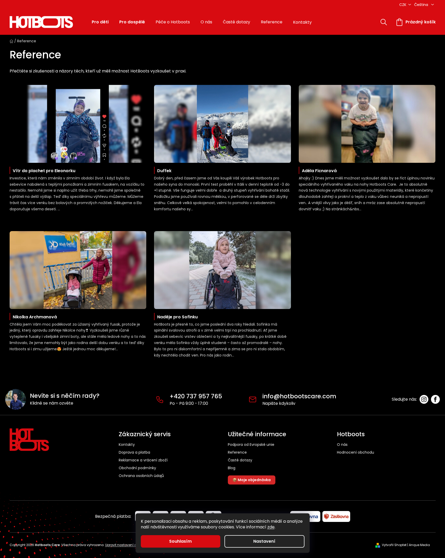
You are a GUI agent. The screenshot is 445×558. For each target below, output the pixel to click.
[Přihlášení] (367, 22)
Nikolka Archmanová (35, 317)
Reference (237, 452)
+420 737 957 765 (196, 396)
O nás (342, 444)
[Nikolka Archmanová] (78, 270)
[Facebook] (435, 399)
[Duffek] (222, 124)
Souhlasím (180, 541)
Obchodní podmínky (137, 467)
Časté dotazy (240, 460)
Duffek (164, 171)
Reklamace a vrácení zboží (143, 460)
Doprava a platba (134, 452)
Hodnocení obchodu (355, 452)
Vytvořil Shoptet (394, 545)
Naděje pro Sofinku (177, 317)
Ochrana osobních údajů (141, 475)
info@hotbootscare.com (299, 396)
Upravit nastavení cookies (126, 545)
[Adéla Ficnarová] (367, 124)
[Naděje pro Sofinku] (222, 270)
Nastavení (264, 541)
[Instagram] (424, 399)
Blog (231, 468)
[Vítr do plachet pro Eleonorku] (78, 124)
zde (271, 527)
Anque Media (419, 545)
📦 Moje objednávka (252, 479)
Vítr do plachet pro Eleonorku (44, 171)
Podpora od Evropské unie (251, 444)
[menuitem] (100, 22)
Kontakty (127, 444)
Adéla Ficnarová (319, 171)
